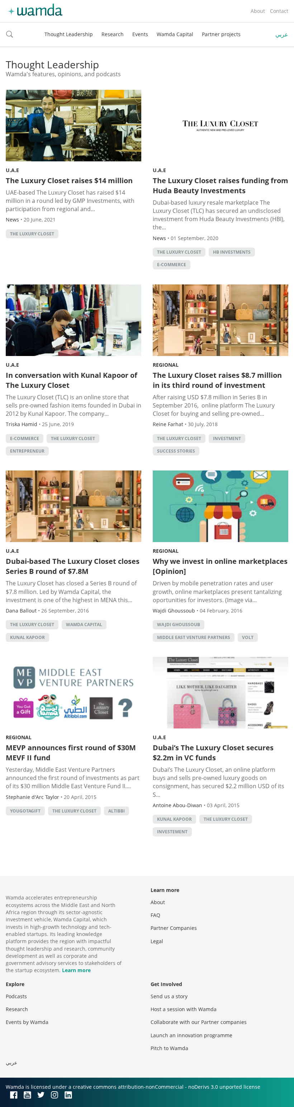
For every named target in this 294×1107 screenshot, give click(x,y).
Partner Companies (174, 928)
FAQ (155, 915)
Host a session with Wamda (184, 1009)
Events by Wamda (27, 1022)
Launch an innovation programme (191, 1035)
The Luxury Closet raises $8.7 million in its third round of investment (217, 380)
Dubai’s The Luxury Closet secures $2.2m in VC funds (213, 752)
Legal (157, 941)
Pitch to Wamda (169, 1048)
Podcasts (16, 996)
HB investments (232, 252)
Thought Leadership (68, 34)
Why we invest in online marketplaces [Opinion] (220, 566)
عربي (281, 34)
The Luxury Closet (32, 234)
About (258, 11)
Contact (279, 11)
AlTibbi (116, 811)
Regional (166, 364)
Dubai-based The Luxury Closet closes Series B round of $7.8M (72, 566)
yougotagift (25, 811)
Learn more (76, 970)
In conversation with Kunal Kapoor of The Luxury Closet (71, 380)
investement (172, 832)
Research (112, 34)
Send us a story (169, 996)
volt (247, 637)
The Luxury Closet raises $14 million (69, 180)
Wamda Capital (175, 34)
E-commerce (171, 265)
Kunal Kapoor (27, 637)
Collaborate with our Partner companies (199, 1022)
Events (140, 34)
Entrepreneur (27, 451)
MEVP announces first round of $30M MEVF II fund (71, 752)
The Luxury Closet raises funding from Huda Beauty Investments (220, 185)
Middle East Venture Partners (193, 637)
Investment (227, 438)
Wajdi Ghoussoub (178, 624)
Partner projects (221, 34)
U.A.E (12, 170)
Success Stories (176, 451)
